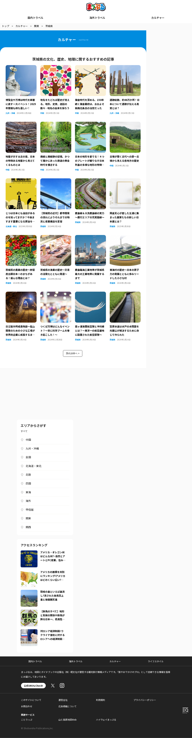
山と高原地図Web (67, 719)
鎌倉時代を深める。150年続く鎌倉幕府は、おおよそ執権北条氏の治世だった (89, 104)
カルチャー (157, 18)
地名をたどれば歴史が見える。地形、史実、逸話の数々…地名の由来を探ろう (55, 104)
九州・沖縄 (10, 113)
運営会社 (63, 699)
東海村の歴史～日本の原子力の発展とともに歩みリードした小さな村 (124, 274)
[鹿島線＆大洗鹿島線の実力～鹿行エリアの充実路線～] (90, 180)
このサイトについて (31, 699)
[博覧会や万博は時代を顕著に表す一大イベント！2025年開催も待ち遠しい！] (21, 67)
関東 (28, 518)
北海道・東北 (11, 226)
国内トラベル (35, 18)
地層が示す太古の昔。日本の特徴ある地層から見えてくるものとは (20, 161)
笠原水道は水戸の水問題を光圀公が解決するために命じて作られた (124, 330)
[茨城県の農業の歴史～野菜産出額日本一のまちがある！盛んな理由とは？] (21, 237)
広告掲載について (67, 706)
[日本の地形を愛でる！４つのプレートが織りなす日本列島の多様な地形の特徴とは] (90, 124)
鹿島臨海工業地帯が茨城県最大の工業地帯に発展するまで (89, 274)
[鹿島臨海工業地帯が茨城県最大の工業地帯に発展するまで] (90, 237)
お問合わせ (26, 706)
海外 (28, 501)
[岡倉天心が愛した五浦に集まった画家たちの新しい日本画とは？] (125, 180)
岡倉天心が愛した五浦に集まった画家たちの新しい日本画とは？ (124, 217)
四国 (28, 483)
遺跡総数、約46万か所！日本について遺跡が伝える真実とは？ (125, 104)
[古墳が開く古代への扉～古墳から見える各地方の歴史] (125, 124)
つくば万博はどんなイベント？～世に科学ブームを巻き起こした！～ (55, 330)
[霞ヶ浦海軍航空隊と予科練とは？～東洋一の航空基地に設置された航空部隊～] (90, 294)
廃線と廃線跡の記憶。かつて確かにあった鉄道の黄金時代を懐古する (55, 161)
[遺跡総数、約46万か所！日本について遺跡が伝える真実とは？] (125, 67)
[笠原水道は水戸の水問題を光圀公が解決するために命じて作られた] (125, 294)
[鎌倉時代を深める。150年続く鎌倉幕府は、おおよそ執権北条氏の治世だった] (90, 67)
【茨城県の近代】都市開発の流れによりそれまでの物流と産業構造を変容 (55, 217)
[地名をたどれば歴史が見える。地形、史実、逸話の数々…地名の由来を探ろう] (55, 67)
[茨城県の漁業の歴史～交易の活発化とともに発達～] (55, 237)
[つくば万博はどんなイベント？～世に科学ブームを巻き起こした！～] (55, 294)
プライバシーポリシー (145, 699)
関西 (28, 527)
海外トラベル (97, 18)
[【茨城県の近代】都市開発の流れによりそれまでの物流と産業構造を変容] (55, 180)
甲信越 (30, 509)
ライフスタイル (156, 661)
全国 (28, 457)
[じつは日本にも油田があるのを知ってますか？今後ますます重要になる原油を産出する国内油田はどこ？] (21, 180)
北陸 (28, 474)
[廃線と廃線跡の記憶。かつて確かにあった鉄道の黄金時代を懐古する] (55, 124)
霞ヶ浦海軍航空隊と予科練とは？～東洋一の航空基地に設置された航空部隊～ (89, 330)
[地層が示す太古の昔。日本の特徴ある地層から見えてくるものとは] (21, 124)
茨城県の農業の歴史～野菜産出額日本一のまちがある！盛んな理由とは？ (20, 274)
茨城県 (43, 226)
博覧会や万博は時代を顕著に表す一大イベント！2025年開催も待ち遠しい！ (21, 104)
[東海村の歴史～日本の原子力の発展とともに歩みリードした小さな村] (125, 237)
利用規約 (100, 699)
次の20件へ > (73, 353)
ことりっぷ (26, 719)
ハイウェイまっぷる (106, 719)
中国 (42, 113)
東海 (28, 492)
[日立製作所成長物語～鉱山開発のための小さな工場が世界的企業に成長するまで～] (21, 294)
